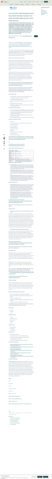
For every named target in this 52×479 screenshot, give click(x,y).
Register (46, 1)
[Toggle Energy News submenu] (19, 4)
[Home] (5, 1)
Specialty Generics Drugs (12, 412)
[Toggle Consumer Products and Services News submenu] (14, 4)
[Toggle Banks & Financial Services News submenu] (25, 4)
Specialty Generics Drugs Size (19, 412)
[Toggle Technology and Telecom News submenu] (42, 4)
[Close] (51, 477)
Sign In (42, 1)
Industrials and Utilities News (34, 4)
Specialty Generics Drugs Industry (15, 419)
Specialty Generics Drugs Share (12, 414)
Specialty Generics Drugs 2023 (28, 412)
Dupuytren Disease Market (14, 420)
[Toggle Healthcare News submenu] (30, 4)
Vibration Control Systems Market (15, 423)
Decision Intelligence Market (14, 421)
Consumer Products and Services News (11, 4)
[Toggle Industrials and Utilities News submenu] (36, 4)
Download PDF (43, 10)
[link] (21, 2)
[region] (26, 477)
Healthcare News (28, 4)
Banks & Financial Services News (22, 4)
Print (42, 9)
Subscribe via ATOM (44, 13)
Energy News (17, 4)
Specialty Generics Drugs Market (15, 417)
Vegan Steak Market (13, 424)
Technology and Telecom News (39, 4)
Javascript (42, 14)
